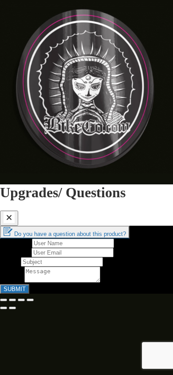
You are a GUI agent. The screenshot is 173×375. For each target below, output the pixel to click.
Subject (10, 261)
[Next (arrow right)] (12, 308)
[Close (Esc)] (3, 300)
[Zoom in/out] (30, 300)
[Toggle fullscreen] (21, 300)
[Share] (12, 300)
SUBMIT (15, 289)
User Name (16, 243)
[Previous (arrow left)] (3, 308)
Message (12, 280)
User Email (15, 252)
